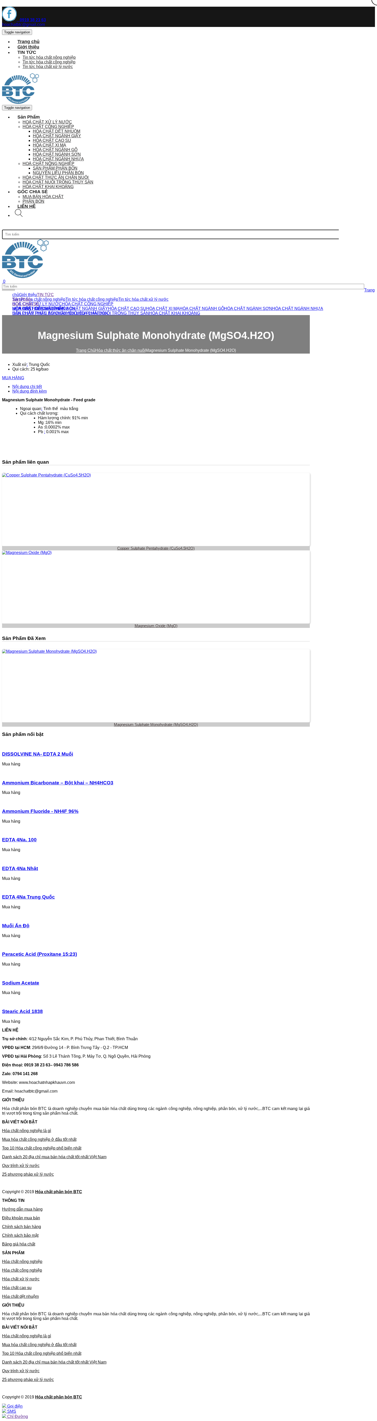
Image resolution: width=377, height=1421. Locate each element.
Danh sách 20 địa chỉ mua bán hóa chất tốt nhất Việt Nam (54, 1157)
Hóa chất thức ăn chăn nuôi (120, 350)
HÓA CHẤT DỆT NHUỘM (56, 131)
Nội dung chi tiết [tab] (27, 386)
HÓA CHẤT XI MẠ (49, 145)
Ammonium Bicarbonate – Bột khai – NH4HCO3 (57, 782)
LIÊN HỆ (26, 206)
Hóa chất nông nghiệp (22, 1261)
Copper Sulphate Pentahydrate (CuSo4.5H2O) (156, 548)
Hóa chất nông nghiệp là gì (26, 1130)
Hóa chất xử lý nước (20, 1279)
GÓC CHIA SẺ (25, 304)
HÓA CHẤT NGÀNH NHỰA (58, 159)
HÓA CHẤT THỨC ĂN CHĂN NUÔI (55, 177)
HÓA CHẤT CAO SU (52, 140)
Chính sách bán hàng (21, 1226)
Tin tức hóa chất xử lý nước (48, 66)
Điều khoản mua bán (21, 1218)
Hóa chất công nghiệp (22, 1270)
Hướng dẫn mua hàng (22, 1209)
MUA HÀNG (13, 378)
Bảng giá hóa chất (18, 1244)
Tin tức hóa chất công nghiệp (49, 62)
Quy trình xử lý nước (20, 1165)
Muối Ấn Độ (15, 925)
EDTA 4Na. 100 (19, 839)
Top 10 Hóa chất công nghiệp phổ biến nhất (41, 1148)
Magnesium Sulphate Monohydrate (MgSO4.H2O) (156, 724)
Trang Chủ (85, 350)
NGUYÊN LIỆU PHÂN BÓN (58, 173)
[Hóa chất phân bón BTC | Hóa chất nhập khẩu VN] (25, 277)
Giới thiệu (28, 295)
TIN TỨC (45, 295)
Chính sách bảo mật (20, 1235)
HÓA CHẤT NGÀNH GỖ (55, 150)
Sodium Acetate (20, 983)
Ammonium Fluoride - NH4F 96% (40, 811)
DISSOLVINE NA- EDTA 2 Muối (37, 754)
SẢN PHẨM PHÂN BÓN (55, 168)
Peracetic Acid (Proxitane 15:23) (39, 954)
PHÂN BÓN (64, 308)
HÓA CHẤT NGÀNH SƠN (57, 154)
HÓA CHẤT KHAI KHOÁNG (174, 313)
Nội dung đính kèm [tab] (29, 391)
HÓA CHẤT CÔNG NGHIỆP (48, 126)
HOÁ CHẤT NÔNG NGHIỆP (48, 163)
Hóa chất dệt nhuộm (20, 1296)
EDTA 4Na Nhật (20, 868)
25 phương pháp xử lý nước (28, 1174)
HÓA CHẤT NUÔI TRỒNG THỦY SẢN (58, 182)
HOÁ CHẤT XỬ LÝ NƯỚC (47, 122)
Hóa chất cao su (17, 1288)
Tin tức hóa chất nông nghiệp (49, 57)
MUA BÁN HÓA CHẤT (43, 196)
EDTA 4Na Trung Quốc (28, 897)
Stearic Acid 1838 (22, 1011)
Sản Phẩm (22, 299)
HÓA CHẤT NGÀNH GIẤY (57, 136)
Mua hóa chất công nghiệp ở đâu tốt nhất (39, 1139)
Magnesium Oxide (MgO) (156, 626)
